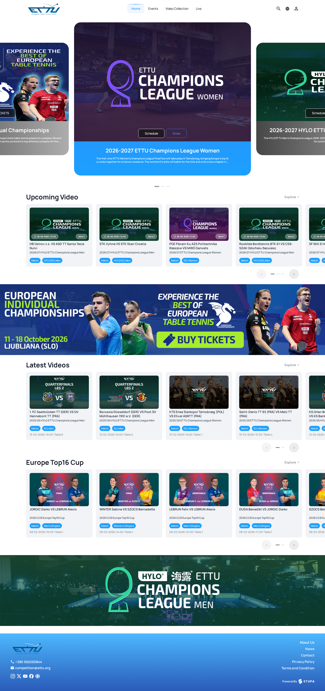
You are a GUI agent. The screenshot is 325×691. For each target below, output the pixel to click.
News (309, 649)
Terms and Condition (297, 668)
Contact (307, 655)
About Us (307, 642)
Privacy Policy (303, 661)
